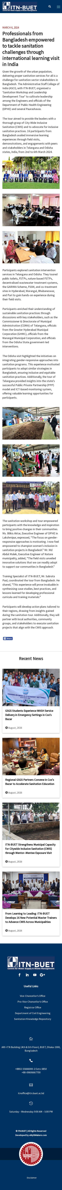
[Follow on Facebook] (19, 975)
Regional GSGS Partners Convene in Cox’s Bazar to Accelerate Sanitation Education (29, 782)
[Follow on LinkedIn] (27, 975)
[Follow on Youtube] (35, 975)
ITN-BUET (22, 1130)
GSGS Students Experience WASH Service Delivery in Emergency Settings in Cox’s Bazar (29, 715)
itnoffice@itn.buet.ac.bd (31, 1093)
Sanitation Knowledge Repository (32, 1018)
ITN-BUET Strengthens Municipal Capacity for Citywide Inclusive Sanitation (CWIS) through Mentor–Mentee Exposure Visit (30, 849)
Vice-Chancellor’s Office (32, 995)
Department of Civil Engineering (32, 1013)
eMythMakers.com (38, 1135)
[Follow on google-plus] (42, 975)
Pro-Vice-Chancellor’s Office (32, 1001)
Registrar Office (32, 1007)
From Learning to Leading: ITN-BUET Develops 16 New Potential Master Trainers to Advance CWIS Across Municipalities (31, 918)
